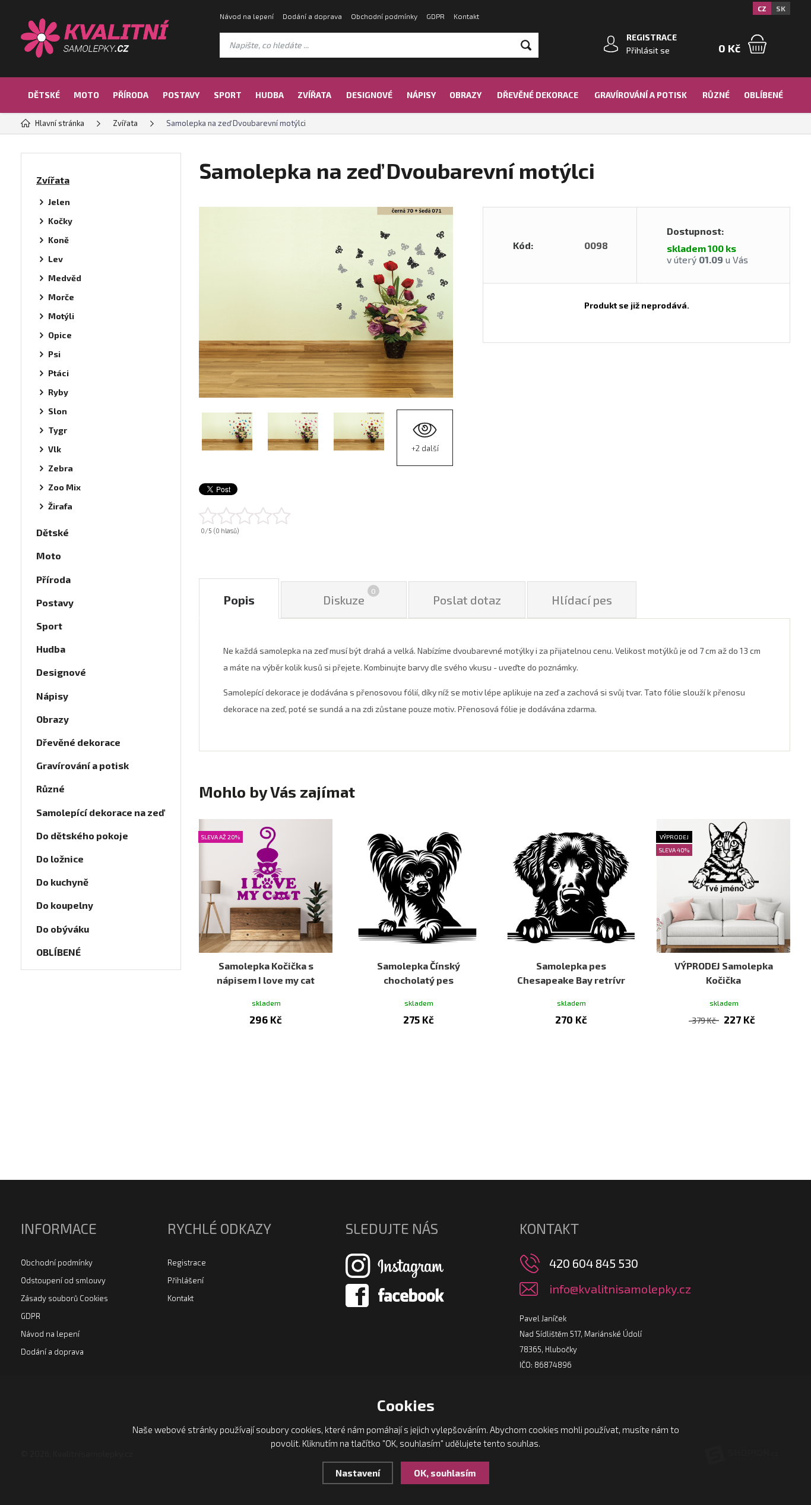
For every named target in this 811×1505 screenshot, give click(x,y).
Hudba (269, 95)
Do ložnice (60, 858)
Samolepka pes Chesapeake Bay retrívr (571, 973)
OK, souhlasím (445, 1473)
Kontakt (466, 16)
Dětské (44, 95)
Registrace (186, 1262)
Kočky (60, 221)
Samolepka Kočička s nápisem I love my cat (266, 973)
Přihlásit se (648, 50)
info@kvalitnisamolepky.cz (620, 1289)
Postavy (181, 95)
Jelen (59, 202)
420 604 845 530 (593, 1263)
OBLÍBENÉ (763, 95)
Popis (239, 600)
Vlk (54, 449)
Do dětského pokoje (82, 835)
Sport (228, 95)
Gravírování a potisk (640, 95)
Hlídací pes (582, 600)
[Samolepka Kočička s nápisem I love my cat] (265, 886)
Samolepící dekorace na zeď (100, 812)
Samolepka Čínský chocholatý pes (418, 973)
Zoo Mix (64, 487)
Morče (61, 297)
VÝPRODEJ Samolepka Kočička (723, 973)
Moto (86, 95)
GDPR (435, 16)
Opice (60, 335)
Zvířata (314, 95)
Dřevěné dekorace (537, 95)
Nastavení (357, 1473)
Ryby (58, 392)
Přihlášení (185, 1280)
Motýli (61, 316)
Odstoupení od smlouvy (63, 1280)
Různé (716, 95)
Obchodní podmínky (384, 16)
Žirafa (60, 506)
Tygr (57, 430)
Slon (57, 411)
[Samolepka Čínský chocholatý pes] (418, 886)
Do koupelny (64, 905)
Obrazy (465, 95)
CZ (762, 8)
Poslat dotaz (467, 600)
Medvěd (64, 278)
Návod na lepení (247, 16)
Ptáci (58, 373)
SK (780, 8)
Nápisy (421, 95)
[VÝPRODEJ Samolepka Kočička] (723, 886)
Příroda (130, 95)
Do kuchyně (62, 881)
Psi (54, 354)
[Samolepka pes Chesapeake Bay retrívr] (571, 886)
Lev (55, 259)
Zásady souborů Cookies (64, 1298)
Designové (369, 95)
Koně (58, 240)
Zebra (60, 468)
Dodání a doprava (312, 16)
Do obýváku (62, 928)
